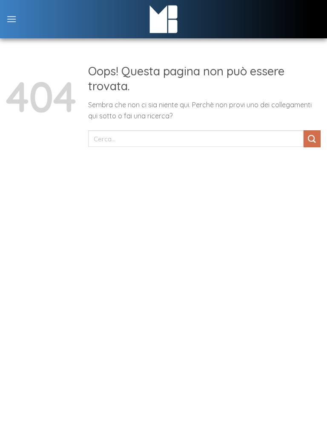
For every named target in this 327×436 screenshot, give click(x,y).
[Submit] (312, 138)
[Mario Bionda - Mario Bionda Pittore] (164, 19)
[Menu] (11, 19)
